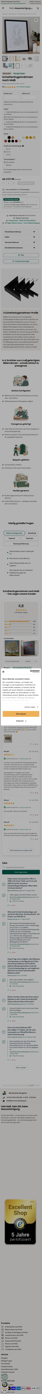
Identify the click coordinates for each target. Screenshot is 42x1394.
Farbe (6, 134)
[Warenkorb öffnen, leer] (38, 8)
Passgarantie (5, 3)
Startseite (4, 14)
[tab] (14, 533)
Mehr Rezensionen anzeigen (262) (21, 850)
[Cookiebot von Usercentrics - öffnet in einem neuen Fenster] (30, 671)
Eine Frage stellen (21, 872)
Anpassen (20, 721)
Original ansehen (24, 758)
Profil (6, 109)
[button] (3, 8)
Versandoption (9, 159)
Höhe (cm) (26, 93)
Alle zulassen (21, 714)
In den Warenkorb (26, 183)
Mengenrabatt (19, 73)
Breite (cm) (8, 93)
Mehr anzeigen (21, 1067)
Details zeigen (30, 707)
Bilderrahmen (12, 14)
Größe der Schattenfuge (13, 146)
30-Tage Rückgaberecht (18, 3)
